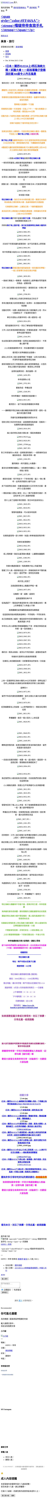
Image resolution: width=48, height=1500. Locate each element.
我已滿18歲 (5, 1495)
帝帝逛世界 (4, 1370)
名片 (7, 57)
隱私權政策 (39, 1466)
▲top (3, 1274)
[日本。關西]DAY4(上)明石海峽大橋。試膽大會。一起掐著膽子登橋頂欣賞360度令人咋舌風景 (25, 70)
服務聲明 (24, 1469)
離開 (12, 1495)
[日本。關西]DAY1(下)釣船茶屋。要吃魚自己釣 (24, 1110)
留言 (25, 1259)
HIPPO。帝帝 (6, 1244)
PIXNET (10, 1466)
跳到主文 (4, 36)
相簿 (7, 51)
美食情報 (19, 47)
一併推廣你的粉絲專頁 (7, 1374)
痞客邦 (20, 1259)
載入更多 (5, 1279)
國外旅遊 (18, 1265)
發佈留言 (5, 1292)
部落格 (8, 54)
